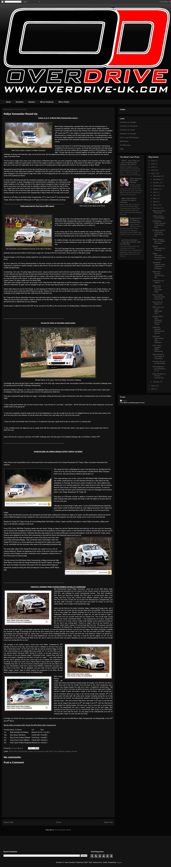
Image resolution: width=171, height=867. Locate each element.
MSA (122, 149)
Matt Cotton (49, 751)
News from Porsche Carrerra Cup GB (158, 274)
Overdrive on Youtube (128, 134)
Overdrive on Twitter (127, 130)
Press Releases (59, 751)
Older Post (108, 822)
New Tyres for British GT (158, 303)
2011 (153, 386)
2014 (153, 167)
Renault (74, 751)
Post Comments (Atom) (63, 830)
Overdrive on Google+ (128, 122)
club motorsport (39, 751)
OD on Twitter (64, 102)
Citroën (30, 751)
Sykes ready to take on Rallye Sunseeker (159, 241)
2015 (153, 164)
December (157, 176)
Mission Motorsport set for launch (159, 248)
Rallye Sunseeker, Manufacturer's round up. (159, 256)
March (155, 205)
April (155, 202)
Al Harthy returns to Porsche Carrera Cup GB (159, 233)
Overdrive (19, 102)
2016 (153, 161)
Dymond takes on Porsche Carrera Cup (159, 376)
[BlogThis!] (31, 748)
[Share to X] (33, 748)
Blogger (119, 862)
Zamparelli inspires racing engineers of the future (159, 265)
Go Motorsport (125, 145)
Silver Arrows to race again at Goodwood (158, 356)
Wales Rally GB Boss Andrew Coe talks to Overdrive (128, 200)
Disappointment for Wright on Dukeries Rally (135, 220)
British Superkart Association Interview (136, 180)
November (157, 179)
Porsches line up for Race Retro (159, 362)
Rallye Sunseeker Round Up (159, 212)
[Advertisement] (30, 843)
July (154, 192)
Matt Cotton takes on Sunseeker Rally (157, 289)
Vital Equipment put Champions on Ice (159, 369)
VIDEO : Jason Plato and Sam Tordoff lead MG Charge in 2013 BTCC (130, 163)
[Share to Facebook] (36, 748)
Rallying (68, 751)
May (155, 198)
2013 (153, 170)
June (155, 195)
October (156, 182)
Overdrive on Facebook (128, 126)
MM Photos (124, 141)
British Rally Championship (18, 751)
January (156, 382)
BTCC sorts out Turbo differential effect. (158, 310)
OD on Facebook (47, 102)
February (156, 208)
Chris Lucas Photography (129, 137)
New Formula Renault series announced (159, 297)
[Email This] (29, 748)
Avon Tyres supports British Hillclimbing (158, 348)
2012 (153, 173)
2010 (153, 389)
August (156, 189)
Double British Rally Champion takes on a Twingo (158, 320)
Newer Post (8, 822)
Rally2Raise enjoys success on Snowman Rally (159, 224)
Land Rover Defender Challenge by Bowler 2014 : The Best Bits (131, 242)
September (157, 186)
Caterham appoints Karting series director (158, 330)
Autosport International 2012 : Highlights (158, 339)
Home (8, 102)
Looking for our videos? (158, 282)
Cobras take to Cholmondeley (159, 217)
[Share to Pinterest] (38, 748)
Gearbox (31, 102)
